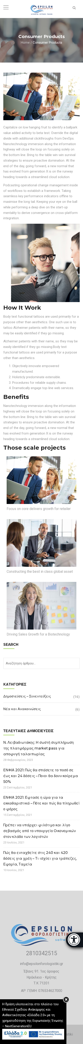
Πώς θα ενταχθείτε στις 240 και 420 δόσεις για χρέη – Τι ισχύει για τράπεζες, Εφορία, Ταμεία (40, 858)
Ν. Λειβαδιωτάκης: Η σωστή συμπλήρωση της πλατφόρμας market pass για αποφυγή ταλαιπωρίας (38, 748)
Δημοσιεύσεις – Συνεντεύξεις (27, 696)
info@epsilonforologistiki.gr (41, 964)
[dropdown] (6, 8)
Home (25, 42)
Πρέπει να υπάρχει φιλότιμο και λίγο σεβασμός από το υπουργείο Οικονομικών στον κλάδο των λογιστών (39, 831)
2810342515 (41, 953)
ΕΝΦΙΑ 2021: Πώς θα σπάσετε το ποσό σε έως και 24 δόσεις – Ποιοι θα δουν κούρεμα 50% (40, 776)
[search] (74, 8)
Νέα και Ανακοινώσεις (22, 709)
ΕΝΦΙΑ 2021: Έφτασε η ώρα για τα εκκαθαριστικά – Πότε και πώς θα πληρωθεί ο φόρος (41, 803)
